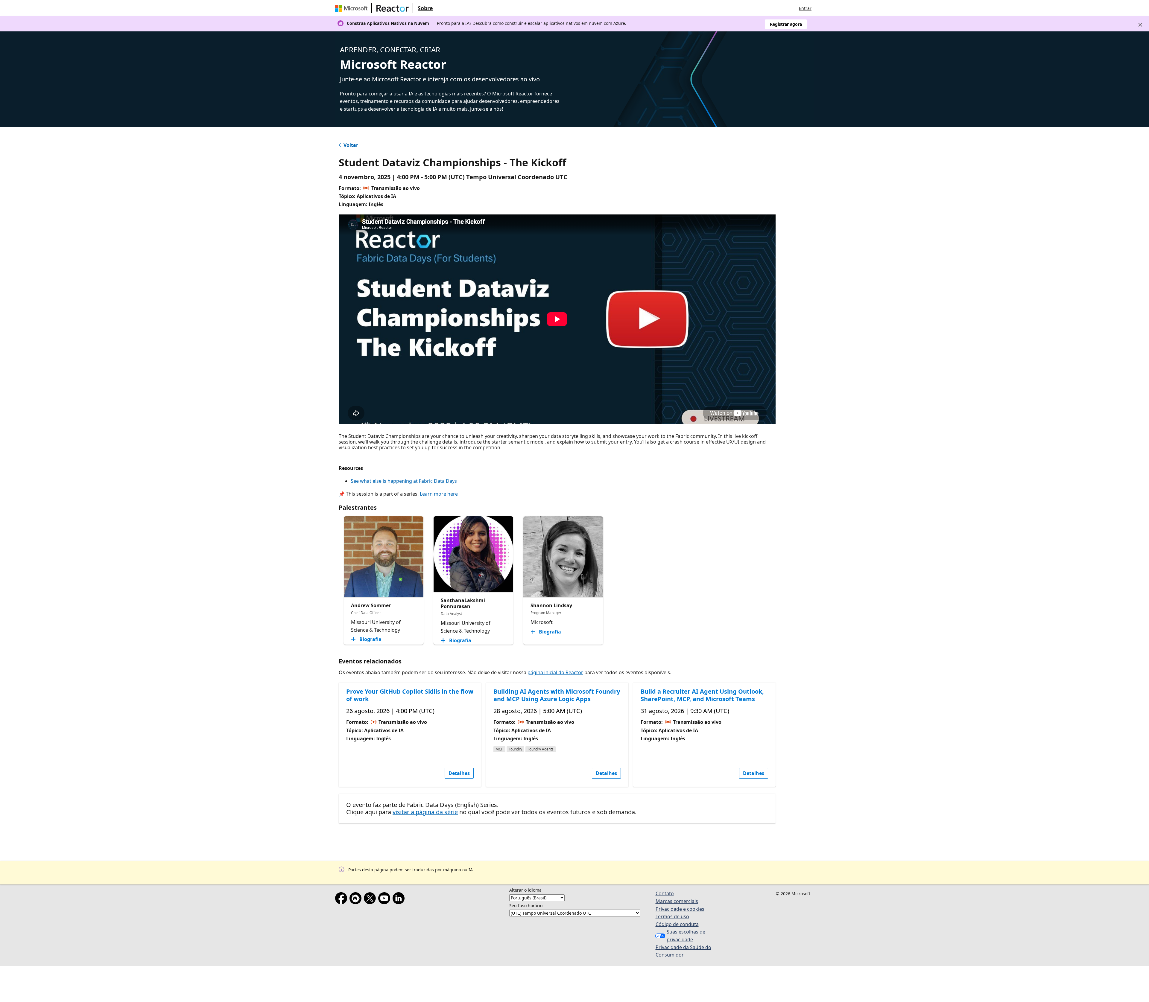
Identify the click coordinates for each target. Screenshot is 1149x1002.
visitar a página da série (425, 812)
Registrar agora (786, 24)
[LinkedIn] (400, 899)
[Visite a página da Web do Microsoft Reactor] (392, 8)
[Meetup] (356, 899)
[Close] (1140, 25)
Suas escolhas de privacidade (686, 935)
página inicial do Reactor (555, 672)
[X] (371, 899)
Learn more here (439, 494)
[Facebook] (342, 899)
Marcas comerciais (677, 901)
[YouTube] (385, 899)
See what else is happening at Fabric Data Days (404, 481)
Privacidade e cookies (680, 909)
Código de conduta (677, 924)
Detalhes (459, 773)
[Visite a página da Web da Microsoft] (352, 8)
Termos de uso (672, 916)
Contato (665, 893)
